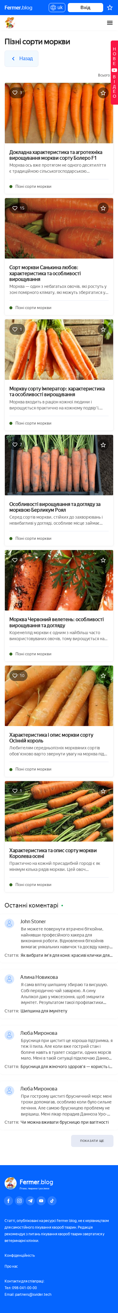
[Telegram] (30, 1200)
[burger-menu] (109, 22)
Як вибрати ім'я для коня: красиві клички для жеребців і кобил (65, 955)
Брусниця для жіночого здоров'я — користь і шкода (65, 1067)
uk (58, 8)
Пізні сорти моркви (33, 186)
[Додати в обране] (103, 92)
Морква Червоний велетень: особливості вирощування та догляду (56, 622)
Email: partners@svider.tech (28, 1294)
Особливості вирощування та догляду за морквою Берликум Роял (54, 507)
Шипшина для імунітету (44, 1011)
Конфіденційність (20, 1255)
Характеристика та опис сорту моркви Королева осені (53, 853)
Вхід (85, 7)
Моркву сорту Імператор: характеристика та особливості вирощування (57, 391)
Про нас (11, 1266)
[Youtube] (41, 1200)
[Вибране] (109, 7)
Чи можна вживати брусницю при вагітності (65, 1122)
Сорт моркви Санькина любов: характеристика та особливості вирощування (45, 273)
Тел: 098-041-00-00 (21, 1288)
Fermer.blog (10, 23)
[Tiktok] (52, 1200)
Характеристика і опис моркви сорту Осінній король (51, 738)
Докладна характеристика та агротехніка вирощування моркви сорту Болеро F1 (55, 155)
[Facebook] (8, 1200)
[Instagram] (19, 1200)
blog (18, 8)
